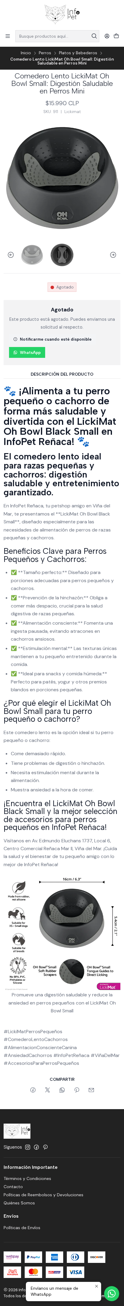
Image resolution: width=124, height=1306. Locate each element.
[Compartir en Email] (91, 1090)
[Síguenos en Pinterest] (45, 1147)
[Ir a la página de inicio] (62, 15)
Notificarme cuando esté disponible (55, 339)
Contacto (13, 1186)
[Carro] (116, 36)
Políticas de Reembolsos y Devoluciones (43, 1194)
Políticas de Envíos (22, 1227)
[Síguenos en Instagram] (28, 1147)
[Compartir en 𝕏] (47, 1090)
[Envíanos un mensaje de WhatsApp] (111, 1293)
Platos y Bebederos (78, 53)
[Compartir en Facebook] (33, 1090)
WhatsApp (30, 352)
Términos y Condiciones (27, 1178)
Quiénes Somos (19, 1203)
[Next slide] (115, 255)
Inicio (26, 53)
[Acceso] (107, 36)
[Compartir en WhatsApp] (62, 1090)
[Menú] (8, 36)
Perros (45, 53)
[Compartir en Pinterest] (77, 1090)
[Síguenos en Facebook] (36, 1147)
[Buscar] (94, 36)
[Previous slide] (8, 255)
